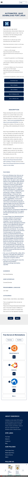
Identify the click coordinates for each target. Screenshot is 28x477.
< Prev (10, 318)
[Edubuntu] (14, 365)
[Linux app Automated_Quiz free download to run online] (6, 23)
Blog (6, 443)
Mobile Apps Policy (9, 452)
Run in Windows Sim (14, 94)
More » (14, 396)
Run (14, 356)
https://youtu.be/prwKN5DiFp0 (10, 122)
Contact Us (7, 441)
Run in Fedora (14, 89)
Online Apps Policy (9, 450)
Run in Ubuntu (14, 85)
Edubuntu (14, 370)
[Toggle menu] (2, 2)
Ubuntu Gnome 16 (14, 353)
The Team (7, 436)
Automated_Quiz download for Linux (14, 14)
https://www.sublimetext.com (10, 256)
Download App (14, 80)
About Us (7, 439)
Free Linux (9, 339)
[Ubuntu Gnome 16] (14, 348)
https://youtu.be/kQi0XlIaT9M (14, 120)
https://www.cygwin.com (9, 178)
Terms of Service (9, 454)
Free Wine (19, 339)
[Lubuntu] (14, 381)
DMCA (6, 457)
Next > (17, 318)
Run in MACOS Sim (14, 98)
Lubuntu (14, 386)
